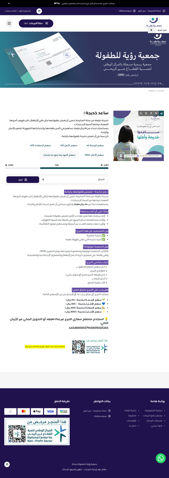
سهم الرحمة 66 (95, 146)
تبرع (20, 180)
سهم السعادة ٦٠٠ (40, 146)
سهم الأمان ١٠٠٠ (94, 155)
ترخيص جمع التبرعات (153, 416)
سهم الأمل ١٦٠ (68, 146)
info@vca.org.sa (125, 11)
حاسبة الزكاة (130, 410)
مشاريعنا (152, 90)
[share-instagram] (146, 113)
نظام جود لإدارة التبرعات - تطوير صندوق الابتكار (84, 469)
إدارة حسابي (157, 426)
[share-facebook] (151, 113)
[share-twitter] (156, 113)
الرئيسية (161, 90)
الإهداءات (131, 421)
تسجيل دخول (25, 11)
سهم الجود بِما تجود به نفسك (59, 155)
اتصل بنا (133, 426)
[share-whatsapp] (141, 113)
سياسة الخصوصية (154, 410)
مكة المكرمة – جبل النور (95, 411)
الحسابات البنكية (155, 421)
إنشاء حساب (11, 11)
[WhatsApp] (39, 11)
